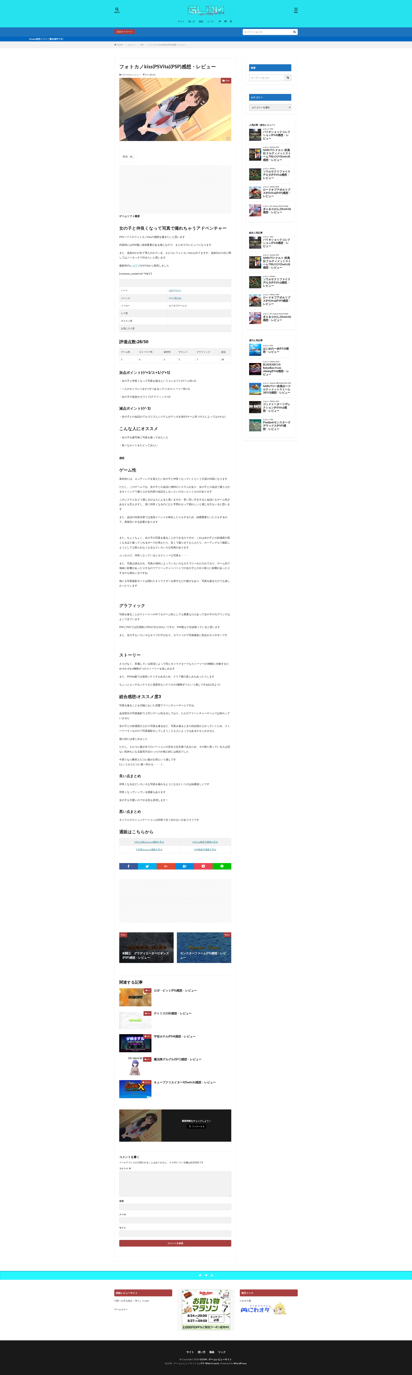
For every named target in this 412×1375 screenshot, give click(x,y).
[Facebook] (128, 866)
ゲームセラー (121, 1309)
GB (149, 1013)
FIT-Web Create (210, 1363)
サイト (181, 21)
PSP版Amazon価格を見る (149, 849)
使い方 (191, 21)
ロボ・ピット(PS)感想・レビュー (175, 990)
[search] (294, 32)
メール (122, 1214)
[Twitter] (147, 866)
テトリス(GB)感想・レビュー (173, 1013)
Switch (147, 1082)
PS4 (148, 1036)
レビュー (132, 45)
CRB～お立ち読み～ (124, 1300)
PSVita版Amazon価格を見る (149, 842)
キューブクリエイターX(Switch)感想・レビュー (185, 1082)
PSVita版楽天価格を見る (205, 842)
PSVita (129, 74)
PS (149, 990)
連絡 (201, 21)
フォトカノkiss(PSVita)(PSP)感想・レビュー (167, 45)
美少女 (153, 74)
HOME (120, 45)
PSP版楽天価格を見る (205, 849)
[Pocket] (203, 866)
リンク (210, 21)
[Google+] (166, 866)
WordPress (240, 1363)
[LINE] (222, 866)
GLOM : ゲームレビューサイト (216, 1359)
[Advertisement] (175, 187)
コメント (125, 1168)
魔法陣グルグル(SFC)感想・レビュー (177, 1059)
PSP (142, 45)
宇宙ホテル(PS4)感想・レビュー (175, 1036)
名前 (121, 1201)
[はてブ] (184, 866)
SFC (148, 1059)
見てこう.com (142, 1300)
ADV (147, 74)
